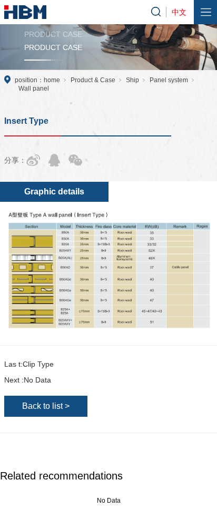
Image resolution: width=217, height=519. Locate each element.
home (52, 80)
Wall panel (33, 88)
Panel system (169, 80)
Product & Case (93, 80)
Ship (132, 80)
